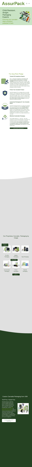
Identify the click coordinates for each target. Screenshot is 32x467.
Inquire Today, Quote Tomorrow (8, 420)
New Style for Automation (4, 245)
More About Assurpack (19, 128)
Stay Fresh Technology (14, 260)
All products (16, 274)
